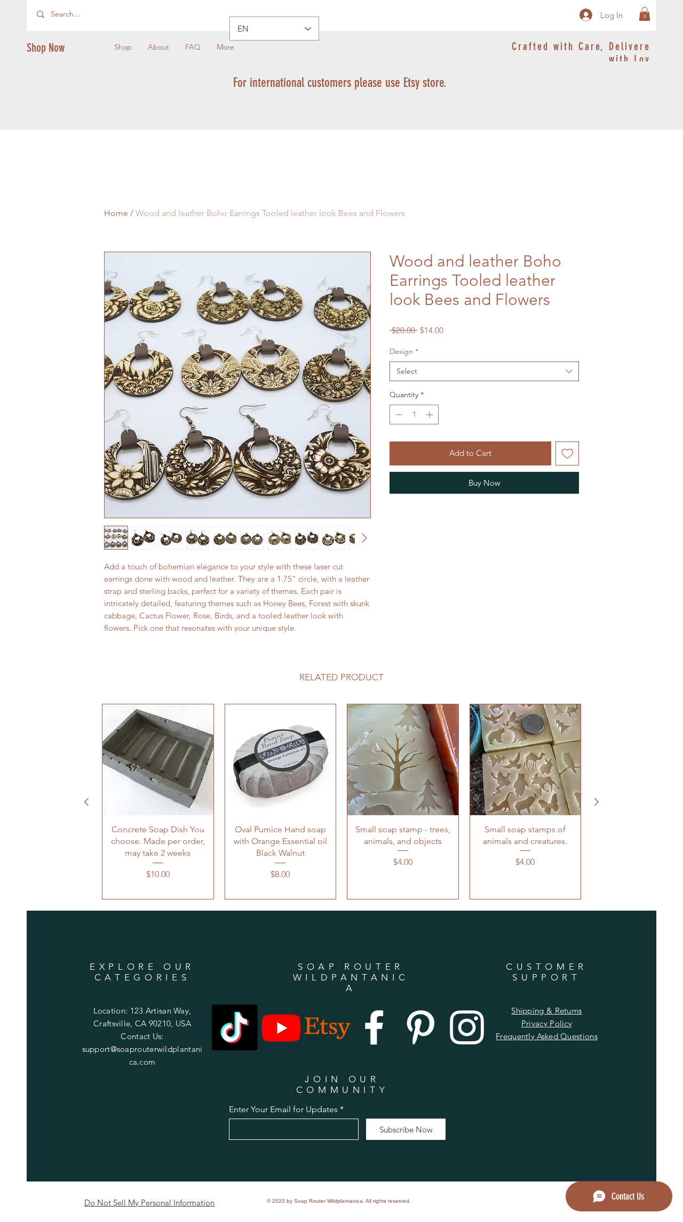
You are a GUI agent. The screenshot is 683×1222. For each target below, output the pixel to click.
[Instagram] (467, 1027)
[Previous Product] (86, 801)
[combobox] (484, 371)
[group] (341, 801)
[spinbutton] (414, 414)
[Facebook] (374, 1027)
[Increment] (430, 414)
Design (404, 351)
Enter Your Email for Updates (283, 1109)
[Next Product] (596, 801)
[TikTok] (235, 1027)
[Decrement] (397, 414)
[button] (644, 14)
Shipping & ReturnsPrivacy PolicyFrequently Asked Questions (547, 1023)
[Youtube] (281, 1027)
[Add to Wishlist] (567, 453)
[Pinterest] (420, 1027)
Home (116, 213)
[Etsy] (328, 1027)
